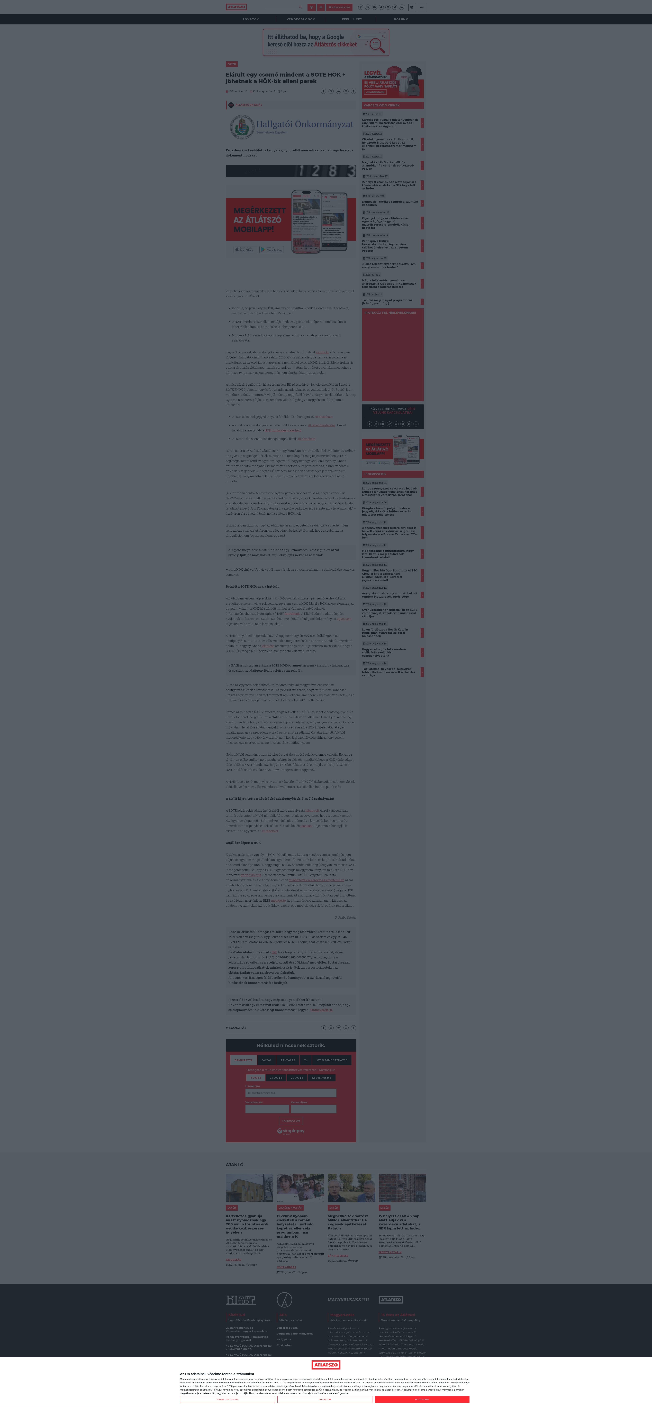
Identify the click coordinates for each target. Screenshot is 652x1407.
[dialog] (326, 1382)
